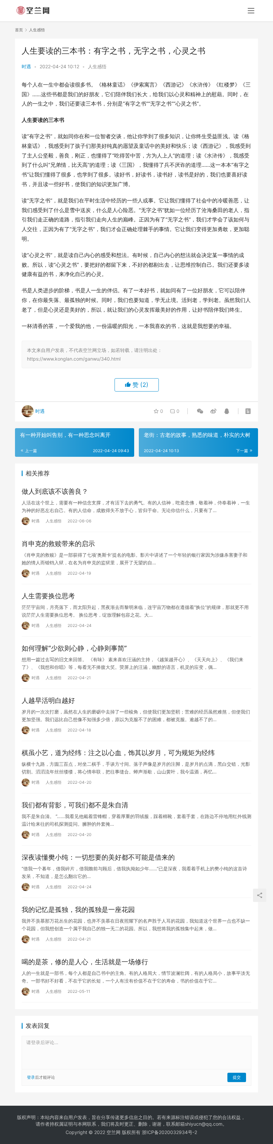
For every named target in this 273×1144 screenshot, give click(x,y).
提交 (237, 1077)
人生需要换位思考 (48, 596)
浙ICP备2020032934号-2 (169, 1132)
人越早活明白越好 (48, 701)
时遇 (26, 66)
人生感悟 (97, 66)
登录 (31, 1077)
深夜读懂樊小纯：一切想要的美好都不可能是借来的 (98, 857)
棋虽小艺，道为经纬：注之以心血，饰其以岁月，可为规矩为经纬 (118, 753)
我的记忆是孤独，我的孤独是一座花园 (78, 910)
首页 (19, 29)
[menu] (251, 11)
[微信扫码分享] (200, 411)
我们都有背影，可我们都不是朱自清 (75, 805)
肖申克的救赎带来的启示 (58, 544)
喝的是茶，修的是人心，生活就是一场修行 (85, 962)
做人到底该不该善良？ (55, 491)
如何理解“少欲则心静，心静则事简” (74, 648)
